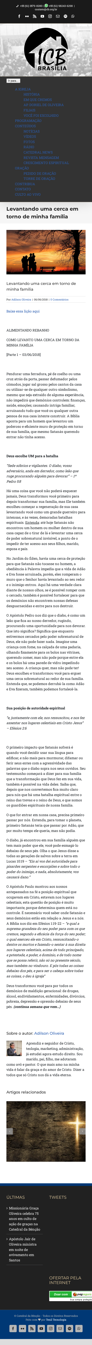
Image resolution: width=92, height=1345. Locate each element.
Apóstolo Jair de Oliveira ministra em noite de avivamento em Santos (23, 1249)
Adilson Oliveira (21, 299)
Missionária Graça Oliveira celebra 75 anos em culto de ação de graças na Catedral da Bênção (24, 1218)
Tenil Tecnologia (56, 1319)
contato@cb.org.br (46, 9)
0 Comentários (59, 299)
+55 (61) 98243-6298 (60, 5)
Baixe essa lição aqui (23, 311)
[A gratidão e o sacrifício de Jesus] (46, 1131)
